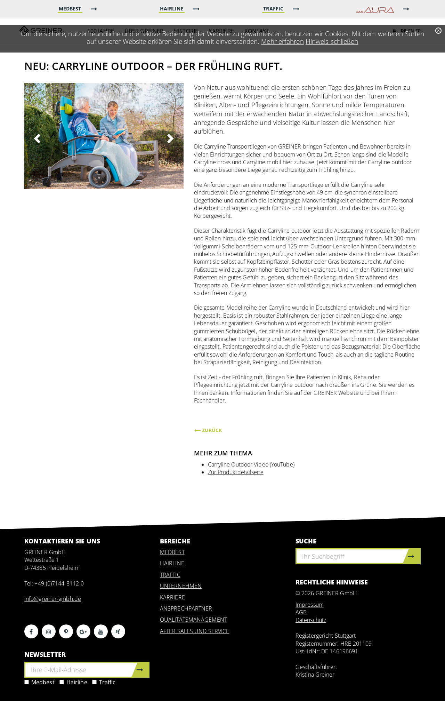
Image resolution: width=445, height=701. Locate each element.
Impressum (310, 604)
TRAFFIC (170, 575)
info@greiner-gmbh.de (52, 599)
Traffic (107, 682)
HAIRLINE (172, 563)
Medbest (43, 682)
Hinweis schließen (332, 41)
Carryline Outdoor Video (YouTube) (251, 464)
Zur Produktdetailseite (236, 472)
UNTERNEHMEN (181, 586)
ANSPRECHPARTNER (186, 608)
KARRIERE (172, 597)
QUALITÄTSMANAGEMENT (193, 619)
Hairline (76, 682)
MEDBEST (172, 552)
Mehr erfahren (282, 41)
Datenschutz (311, 620)
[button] (36, 136)
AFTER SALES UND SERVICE (194, 631)
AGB (301, 612)
